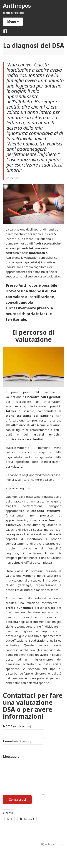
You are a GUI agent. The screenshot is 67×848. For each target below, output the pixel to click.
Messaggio (11, 756)
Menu (15, 21)
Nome (17, 726)
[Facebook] (5, 31)
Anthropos (17, 5)
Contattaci (17, 799)
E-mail (17, 741)
